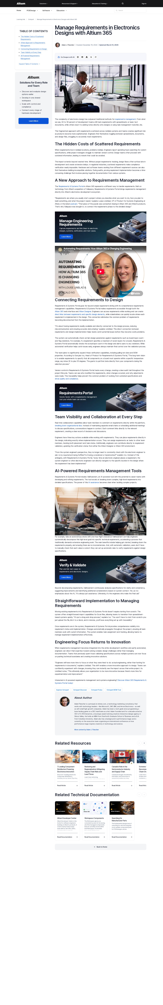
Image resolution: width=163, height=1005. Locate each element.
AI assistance (93, 482)
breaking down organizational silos (68, 425)
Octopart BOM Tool (114, 690)
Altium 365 (59, 311)
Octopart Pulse (96, 690)
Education (61, 10)
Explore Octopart (62, 690)
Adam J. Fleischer (68, 45)
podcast (74, 204)
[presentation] (144, 743)
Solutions (43, 3)
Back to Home (102, 847)
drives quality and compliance (66, 379)
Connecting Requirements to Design (34, 49)
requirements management (125, 119)
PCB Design (31, 10)
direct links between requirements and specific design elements (80, 314)
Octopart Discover (80, 690)
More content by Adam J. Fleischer (86, 730)
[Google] (91, 57)
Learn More (66, 237)
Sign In (144, 3)
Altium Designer (85, 311)
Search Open (122, 3)
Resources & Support (69, 3)
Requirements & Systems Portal (71, 186)
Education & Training (99, 3)
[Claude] (86, 57)
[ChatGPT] (78, 57)
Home (19, 10)
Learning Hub (21, 19)
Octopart (31, 19)
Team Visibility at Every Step (31, 52)
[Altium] (21, 4)
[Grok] (95, 57)
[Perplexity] (82, 57)
